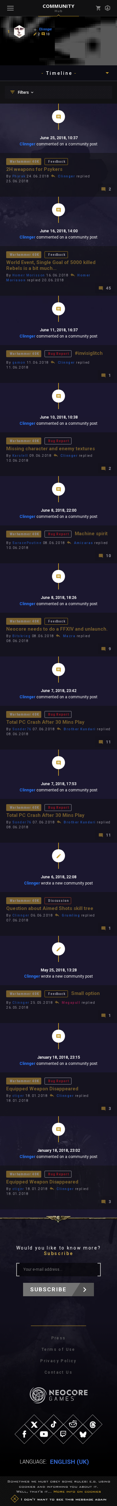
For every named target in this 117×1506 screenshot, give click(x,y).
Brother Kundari (80, 729)
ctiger (18, 1096)
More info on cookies (77, 1491)
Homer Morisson (28, 275)
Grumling (71, 915)
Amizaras (83, 543)
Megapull (71, 1002)
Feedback (57, 161)
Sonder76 (22, 729)
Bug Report (58, 354)
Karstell (20, 455)
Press (58, 1338)
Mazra (69, 636)
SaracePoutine (27, 543)
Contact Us (58, 1372)
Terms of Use (58, 1349)
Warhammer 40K (24, 161)
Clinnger (27, 144)
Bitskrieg (21, 636)
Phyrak (19, 176)
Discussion (58, 901)
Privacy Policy (58, 1361)
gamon (19, 362)
